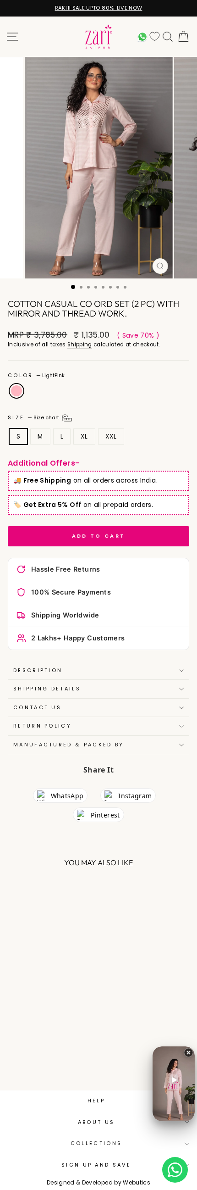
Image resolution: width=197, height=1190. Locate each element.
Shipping (79, 344)
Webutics (136, 1182)
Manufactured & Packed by (68, 744)
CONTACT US (37, 707)
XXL (111, 436)
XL (84, 436)
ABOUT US (96, 1122)
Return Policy (42, 725)
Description (37, 670)
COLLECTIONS (96, 1143)
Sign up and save (96, 1164)
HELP (96, 1100)
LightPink (16, 391)
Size (34, 417)
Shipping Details (47, 688)
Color (36, 375)
